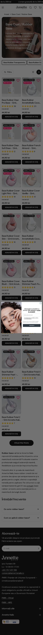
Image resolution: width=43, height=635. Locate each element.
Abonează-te (31, 325)
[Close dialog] (40, 303)
